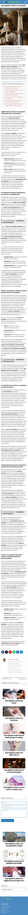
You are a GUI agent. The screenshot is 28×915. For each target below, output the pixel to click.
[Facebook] (2, 652)
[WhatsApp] (14, 652)
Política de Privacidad (5, 907)
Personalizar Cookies (5, 911)
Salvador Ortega (13, 659)
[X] (6, 652)
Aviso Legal (3, 909)
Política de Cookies (5, 906)
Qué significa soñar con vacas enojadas (20, 678)
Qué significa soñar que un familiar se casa (7, 678)
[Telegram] (21, 652)
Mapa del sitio (4, 912)
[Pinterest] (10, 652)
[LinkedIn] (17, 652)
